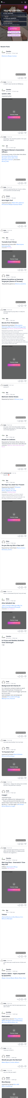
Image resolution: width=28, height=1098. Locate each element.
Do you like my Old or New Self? (13, 545)
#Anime (9, 1022)
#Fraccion (4, 756)
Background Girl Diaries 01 (11, 686)
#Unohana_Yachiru (7, 549)
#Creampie (17, 607)
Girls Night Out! (7, 200)
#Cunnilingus (11, 756)
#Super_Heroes (6, 978)
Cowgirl (4, 795)
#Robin (17, 978)
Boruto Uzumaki (22, 328)
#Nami (14, 203)
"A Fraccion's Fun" (8, 752)
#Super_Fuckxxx (12, 56)
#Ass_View (15, 158)
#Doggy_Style (22, 327)
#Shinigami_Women (7, 159)
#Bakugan (14, 605)
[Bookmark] (22, 78)
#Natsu (4, 1020)
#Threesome (5, 204)
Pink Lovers (6, 1016)
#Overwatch (10, 867)
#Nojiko (11, 204)
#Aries (3, 806)
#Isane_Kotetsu (21, 548)
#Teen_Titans (22, 978)
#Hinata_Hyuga (19, 399)
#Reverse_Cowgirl (10, 806)
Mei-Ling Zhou (11, 868)
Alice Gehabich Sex (8, 603)
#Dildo (20, 204)
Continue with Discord (15, 35)
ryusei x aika (6, 94)
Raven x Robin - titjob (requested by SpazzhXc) (13, 975)
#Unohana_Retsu (6, 156)
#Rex (9, 246)
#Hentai (4, 917)
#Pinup (15, 867)
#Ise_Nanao (14, 156)
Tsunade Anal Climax (9, 242)
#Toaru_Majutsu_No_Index (9, 490)
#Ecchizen (4, 1022)
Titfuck (4, 914)
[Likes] (25, 78)
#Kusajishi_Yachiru (7, 158)
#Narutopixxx (20, 244)
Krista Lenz (18, 445)
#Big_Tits (19, 605)
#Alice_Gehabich (6, 605)
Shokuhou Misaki (12, 492)
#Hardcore (5, 56)
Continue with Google (15, 32)
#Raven (12, 978)
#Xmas (13, 489)
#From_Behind (11, 697)
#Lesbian (15, 204)
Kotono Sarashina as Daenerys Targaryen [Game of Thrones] (12, 280)
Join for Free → (14, 29)
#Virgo (16, 1019)
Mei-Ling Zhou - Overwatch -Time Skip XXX (13, 863)
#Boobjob (9, 919)
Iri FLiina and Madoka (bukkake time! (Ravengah (13, 641)
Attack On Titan (11, 445)
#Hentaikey (5, 246)
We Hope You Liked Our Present (13, 485)
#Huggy (17, 697)
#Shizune (4, 919)
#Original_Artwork (11, 1020)
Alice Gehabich (11, 608)
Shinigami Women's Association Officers (13, 151)
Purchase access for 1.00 (14, 117)
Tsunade (10, 247)
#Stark (15, 754)
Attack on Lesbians (8, 439)
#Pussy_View (5, 161)
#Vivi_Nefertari (20, 203)
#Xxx (13, 917)
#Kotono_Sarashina (20, 284)
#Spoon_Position (10, 1062)
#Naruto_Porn (19, 917)
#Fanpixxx (18, 487)
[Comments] (19, 78)
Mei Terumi (10, 328)
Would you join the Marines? (12, 1060)
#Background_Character (8, 698)
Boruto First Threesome (10, 323)
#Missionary (5, 607)
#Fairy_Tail (15, 1022)
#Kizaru (17, 1062)
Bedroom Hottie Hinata (10, 397)
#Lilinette (19, 754)
